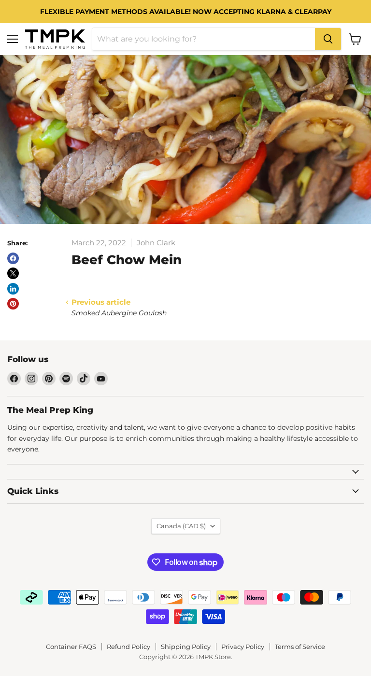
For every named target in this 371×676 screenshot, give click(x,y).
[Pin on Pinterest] (13, 304)
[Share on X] (13, 273)
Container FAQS (71, 646)
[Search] (328, 39)
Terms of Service (300, 646)
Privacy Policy (242, 646)
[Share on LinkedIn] (13, 289)
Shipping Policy (186, 646)
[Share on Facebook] (13, 258)
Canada (181, 526)
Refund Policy (128, 646)
